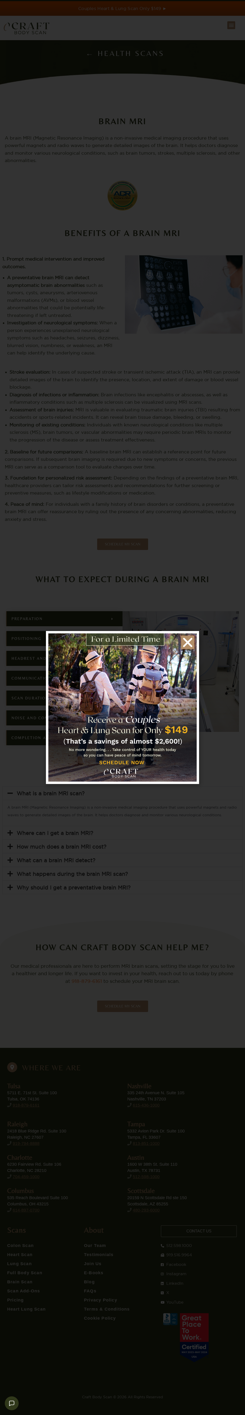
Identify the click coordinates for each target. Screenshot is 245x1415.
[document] (122, 707)
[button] (187, 642)
